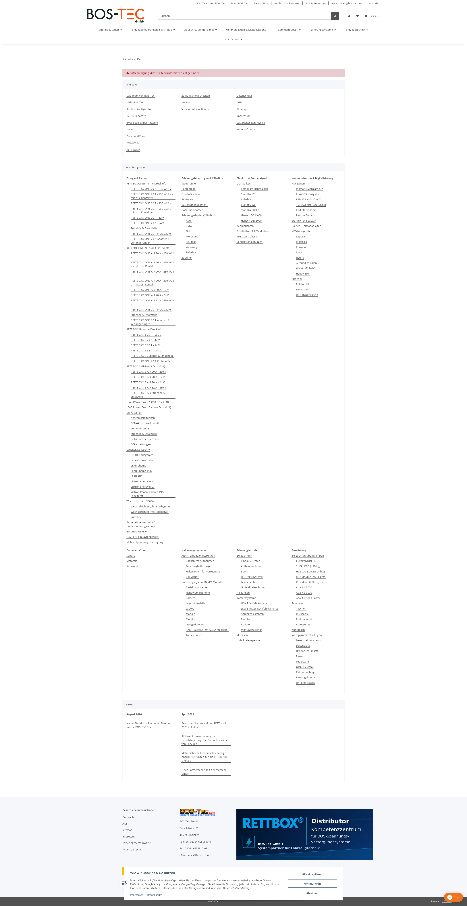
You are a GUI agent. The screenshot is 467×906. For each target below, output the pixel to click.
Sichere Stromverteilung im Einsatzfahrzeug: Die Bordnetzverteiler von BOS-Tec (205, 740)
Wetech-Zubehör (306, 268)
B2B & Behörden (316, 3)
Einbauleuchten (250, 561)
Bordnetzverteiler (137, 531)
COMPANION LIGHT (308, 561)
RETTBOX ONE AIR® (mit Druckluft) (147, 248)
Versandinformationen (195, 109)
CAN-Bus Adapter (192, 210)
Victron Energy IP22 (142, 481)
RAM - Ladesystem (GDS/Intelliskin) (207, 629)
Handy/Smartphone (198, 592)
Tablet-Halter (194, 635)
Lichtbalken (244, 183)
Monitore (191, 619)
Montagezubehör (251, 629)
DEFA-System (134, 412)
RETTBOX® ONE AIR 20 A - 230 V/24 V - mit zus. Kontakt (152, 282)
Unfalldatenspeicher (249, 640)
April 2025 (188, 714)
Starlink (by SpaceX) (304, 220)
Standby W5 (248, 204)
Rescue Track (304, 215)
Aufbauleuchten (251, 566)
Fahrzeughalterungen (199, 566)
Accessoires (303, 624)
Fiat (188, 231)
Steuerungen (189, 183)
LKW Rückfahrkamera (254, 603)
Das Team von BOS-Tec (211, 3)
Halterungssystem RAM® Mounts (202, 582)
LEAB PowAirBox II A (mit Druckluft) (147, 402)
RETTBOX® (133, 149)
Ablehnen (312, 893)
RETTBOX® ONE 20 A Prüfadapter (151, 233)
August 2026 (134, 714)
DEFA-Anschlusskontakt (145, 423)
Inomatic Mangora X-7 (309, 189)
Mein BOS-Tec (239, 3)
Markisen (242, 635)
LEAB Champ (138, 465)
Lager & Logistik (195, 603)
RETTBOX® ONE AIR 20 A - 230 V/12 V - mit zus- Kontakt (152, 264)
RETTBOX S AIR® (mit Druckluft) (145, 366)
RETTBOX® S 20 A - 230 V (146, 334)
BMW (189, 226)
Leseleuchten (249, 582)
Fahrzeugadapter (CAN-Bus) (198, 215)
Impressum (136, 894)
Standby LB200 (250, 210)
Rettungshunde (305, 677)
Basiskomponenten (197, 587)
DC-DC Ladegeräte (142, 455)
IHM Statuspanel (306, 210)
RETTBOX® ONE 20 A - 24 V (147, 223)
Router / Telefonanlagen (306, 226)
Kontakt (373, 3)
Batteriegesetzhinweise (251, 122)
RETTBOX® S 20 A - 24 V (145, 345)
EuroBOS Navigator (307, 194)
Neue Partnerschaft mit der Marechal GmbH (204, 771)
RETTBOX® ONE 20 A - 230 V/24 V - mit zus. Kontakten (152, 210)
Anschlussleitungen (143, 418)
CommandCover (136, 136)
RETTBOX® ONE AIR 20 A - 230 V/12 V (152, 255)
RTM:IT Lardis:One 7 (308, 199)
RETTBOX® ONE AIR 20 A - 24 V (150, 295)
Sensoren (187, 199)
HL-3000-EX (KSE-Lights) (310, 571)
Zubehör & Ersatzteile (144, 228)
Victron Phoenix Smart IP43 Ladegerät (147, 494)
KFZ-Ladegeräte (301, 231)
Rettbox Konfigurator (287, 3)
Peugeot (191, 241)
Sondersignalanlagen (250, 241)
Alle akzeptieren (312, 874)
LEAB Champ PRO (141, 471)
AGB (239, 102)
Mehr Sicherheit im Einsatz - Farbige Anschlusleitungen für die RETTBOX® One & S (204, 756)
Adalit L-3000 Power (308, 598)
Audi (189, 220)
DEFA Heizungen (141, 444)
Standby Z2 (248, 194)
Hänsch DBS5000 (251, 220)
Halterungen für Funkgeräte (203, 571)
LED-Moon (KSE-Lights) (309, 582)
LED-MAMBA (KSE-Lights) (311, 576)
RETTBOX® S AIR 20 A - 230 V (148, 371)
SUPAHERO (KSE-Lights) (310, 566)
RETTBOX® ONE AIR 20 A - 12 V (150, 290)
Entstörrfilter (304, 284)
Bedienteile (188, 189)
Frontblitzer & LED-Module (253, 231)
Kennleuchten (245, 226)
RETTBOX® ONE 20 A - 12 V (147, 217)
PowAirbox (132, 143)
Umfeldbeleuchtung (253, 587)
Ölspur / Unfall (305, 667)
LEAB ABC (136, 476)
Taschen (301, 608)
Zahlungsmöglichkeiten (196, 95)
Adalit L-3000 (304, 592)
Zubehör (136, 517)
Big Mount (192, 576)
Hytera (300, 257)
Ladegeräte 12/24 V (138, 449)
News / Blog (261, 3)
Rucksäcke (302, 614)
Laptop (190, 608)
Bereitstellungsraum (308, 640)
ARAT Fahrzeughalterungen (198, 555)
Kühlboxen (298, 629)
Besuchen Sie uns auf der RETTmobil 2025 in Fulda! (204, 725)
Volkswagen (193, 247)
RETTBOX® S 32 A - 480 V (146, 350)
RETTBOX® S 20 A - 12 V (145, 340)
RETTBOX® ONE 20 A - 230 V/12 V (151, 189)
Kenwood (301, 247)
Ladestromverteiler (142, 460)
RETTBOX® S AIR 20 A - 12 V (148, 377)
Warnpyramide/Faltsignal (307, 635)
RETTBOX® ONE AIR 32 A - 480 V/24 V (152, 302)
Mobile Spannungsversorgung (144, 542)
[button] (349, 15)
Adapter (246, 624)
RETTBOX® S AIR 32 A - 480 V (148, 387)
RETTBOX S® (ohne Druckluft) (144, 329)
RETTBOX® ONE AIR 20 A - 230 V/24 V (152, 273)
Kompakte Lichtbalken (254, 189)
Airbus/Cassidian (306, 263)
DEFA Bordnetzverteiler (145, 439)
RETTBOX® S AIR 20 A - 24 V (148, 382)
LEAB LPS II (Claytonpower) (142, 536)
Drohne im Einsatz (307, 651)
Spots (244, 571)
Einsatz (300, 656)
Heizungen (243, 592)
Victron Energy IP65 (142, 486)
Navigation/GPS (195, 624)
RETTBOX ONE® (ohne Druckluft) (146, 183)
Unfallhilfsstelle (305, 682)
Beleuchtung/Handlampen (308, 555)
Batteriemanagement (194, 204)
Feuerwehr (302, 661)
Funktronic (302, 289)
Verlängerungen (140, 428)
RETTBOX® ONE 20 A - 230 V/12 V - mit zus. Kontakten (152, 196)
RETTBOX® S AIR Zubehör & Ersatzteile (148, 394)
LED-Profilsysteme (252, 576)
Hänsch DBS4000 (251, 215)
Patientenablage (306, 672)
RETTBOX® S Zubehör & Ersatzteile (152, 355)
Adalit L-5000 (304, 587)
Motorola (301, 241)
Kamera (190, 598)
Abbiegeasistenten (252, 614)
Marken (190, 614)
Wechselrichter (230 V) (140, 501)
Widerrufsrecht (246, 129)
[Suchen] (335, 16)
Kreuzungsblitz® (247, 236)
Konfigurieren (312, 883)
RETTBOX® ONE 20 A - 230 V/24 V (151, 203)
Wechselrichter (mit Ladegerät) (149, 511)
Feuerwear (298, 603)
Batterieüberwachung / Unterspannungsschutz (140, 524)
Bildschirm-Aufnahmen (200, 561)
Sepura (300, 236)
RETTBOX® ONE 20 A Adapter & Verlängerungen (150, 240)
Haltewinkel (303, 273)
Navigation (298, 183)
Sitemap (242, 109)
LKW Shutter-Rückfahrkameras (259, 608)
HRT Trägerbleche (307, 294)
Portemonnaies (305, 619)
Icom (299, 252)
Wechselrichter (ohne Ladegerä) (150, 506)
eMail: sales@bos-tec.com (347, 3)
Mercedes (192, 236)
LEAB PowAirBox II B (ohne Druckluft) (148, 407)
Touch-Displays (191, 194)
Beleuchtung (244, 555)
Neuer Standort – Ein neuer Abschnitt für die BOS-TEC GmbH (149, 725)
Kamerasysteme (246, 598)
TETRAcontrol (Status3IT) (311, 204)
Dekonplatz (303, 645)
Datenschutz (154, 894)
